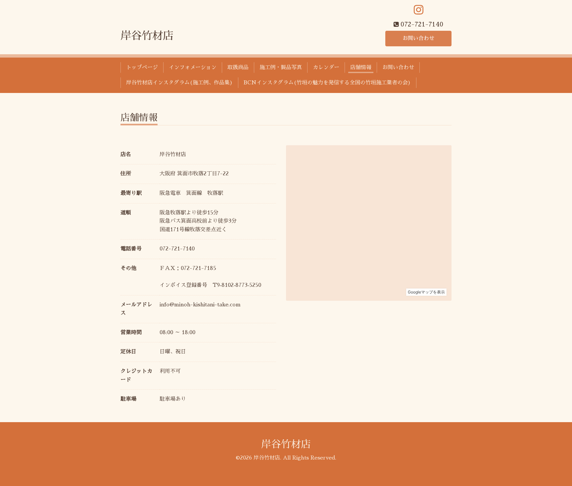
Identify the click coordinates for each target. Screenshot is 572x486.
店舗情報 (360, 67)
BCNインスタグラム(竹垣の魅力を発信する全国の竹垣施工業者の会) (327, 82)
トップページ (142, 67)
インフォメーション (192, 67)
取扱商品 (238, 67)
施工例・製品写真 (281, 67)
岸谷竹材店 (146, 35)
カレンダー (326, 67)
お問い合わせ (418, 38)
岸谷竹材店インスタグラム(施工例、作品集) (179, 82)
